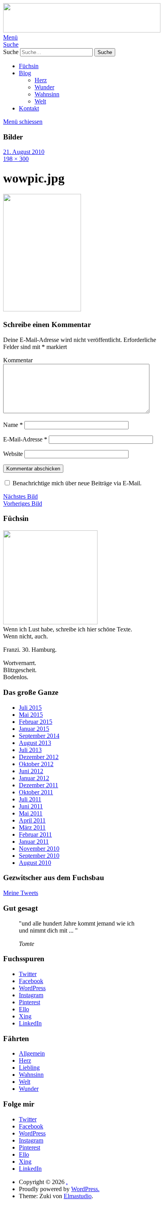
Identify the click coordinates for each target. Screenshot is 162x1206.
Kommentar (18, 360)
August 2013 (35, 743)
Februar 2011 (35, 834)
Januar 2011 (34, 841)
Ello (24, 1009)
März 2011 (32, 827)
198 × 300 (16, 158)
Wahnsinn (47, 94)
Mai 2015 (31, 714)
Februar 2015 (35, 721)
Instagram (31, 995)
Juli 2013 (30, 750)
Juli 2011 (30, 799)
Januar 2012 (34, 778)
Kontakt (29, 108)
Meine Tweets (20, 893)
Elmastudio (78, 1196)
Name (13, 424)
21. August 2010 (23, 151)
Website (13, 453)
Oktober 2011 (36, 792)
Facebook (31, 981)
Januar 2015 (34, 728)
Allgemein (32, 1053)
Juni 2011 (31, 806)
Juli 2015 (30, 707)
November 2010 (39, 848)
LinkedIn (30, 1023)
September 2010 (39, 855)
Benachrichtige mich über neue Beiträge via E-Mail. (77, 483)
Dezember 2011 (38, 785)
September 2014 (39, 735)
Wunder (44, 87)
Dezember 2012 (39, 757)
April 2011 (32, 820)
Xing (25, 1016)
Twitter (28, 974)
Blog (25, 73)
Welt (40, 101)
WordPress (32, 988)
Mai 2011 (30, 813)
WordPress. (85, 1189)
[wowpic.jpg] (42, 309)
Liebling (29, 1067)
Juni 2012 (31, 771)
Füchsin (29, 66)
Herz (41, 80)
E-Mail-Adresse (25, 439)
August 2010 (35, 862)
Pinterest (29, 1002)
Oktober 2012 (36, 764)
